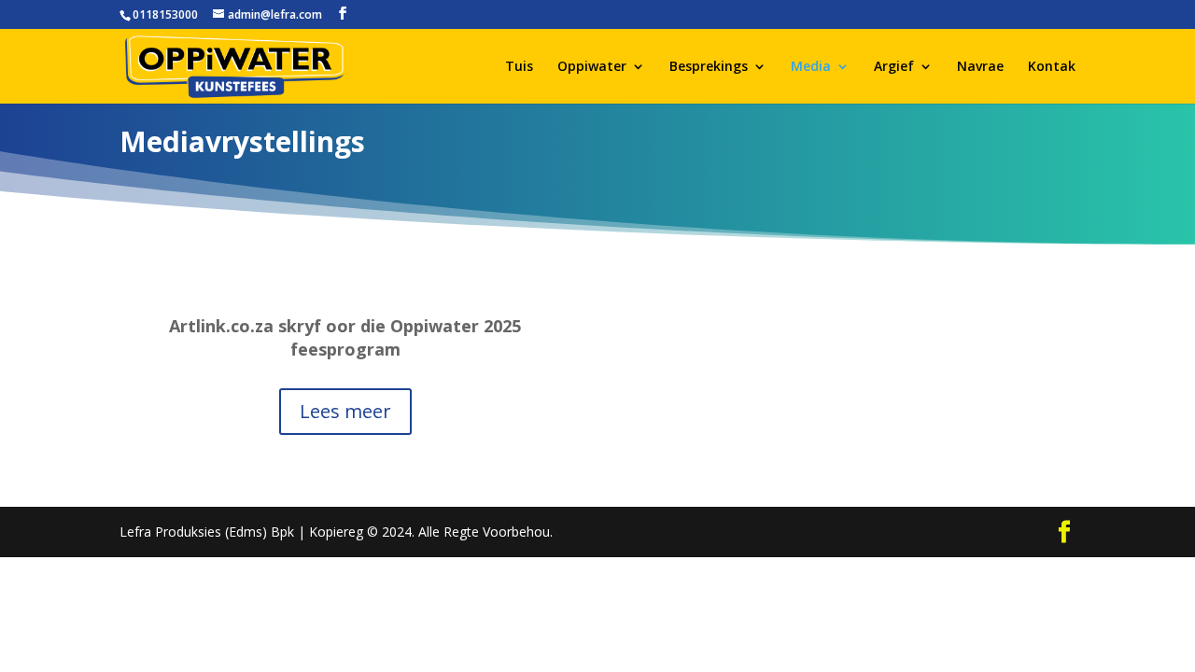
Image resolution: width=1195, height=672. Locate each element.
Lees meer (345, 411)
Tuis (519, 67)
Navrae (980, 67)
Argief (894, 67)
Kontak (1052, 67)
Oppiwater (591, 67)
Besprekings (708, 67)
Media (811, 67)
